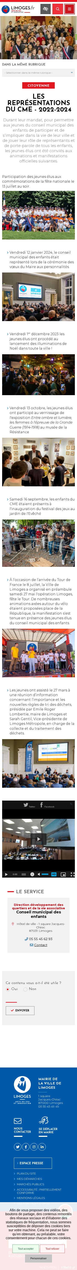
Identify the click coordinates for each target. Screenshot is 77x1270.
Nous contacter (22, 1130)
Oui (14, 989)
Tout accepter (26, 1248)
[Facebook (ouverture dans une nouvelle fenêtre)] (26, 1147)
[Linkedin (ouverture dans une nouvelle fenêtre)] (42, 1147)
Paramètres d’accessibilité (45, 9)
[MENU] (69, 9)
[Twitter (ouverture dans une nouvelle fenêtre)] (17, 1147)
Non (32, 989)
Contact (40, 945)
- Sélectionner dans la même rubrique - (28, 72)
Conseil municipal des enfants (38, 914)
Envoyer (22, 1010)
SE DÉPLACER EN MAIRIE (48, 1131)
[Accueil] (18, 10)
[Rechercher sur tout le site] (57, 9)
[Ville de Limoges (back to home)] (22, 1103)
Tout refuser (52, 1248)
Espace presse (31, 1163)
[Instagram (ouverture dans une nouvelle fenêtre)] (34, 1147)
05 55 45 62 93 (40, 939)
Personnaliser (38, 1258)
